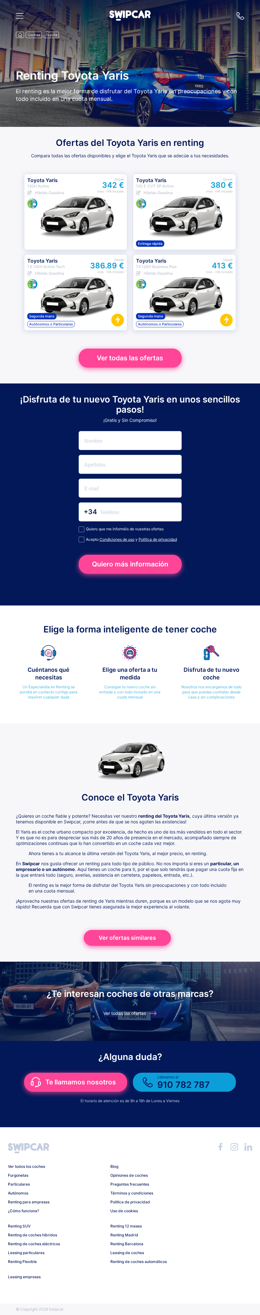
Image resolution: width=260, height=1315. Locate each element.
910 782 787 (240, 16)
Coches (34, 35)
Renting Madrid (124, 1235)
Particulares (19, 1184)
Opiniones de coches (129, 1175)
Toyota (51, 35)
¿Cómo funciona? (23, 1210)
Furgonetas (18, 1175)
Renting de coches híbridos (32, 1235)
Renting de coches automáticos (138, 1261)
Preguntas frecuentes (129, 1184)
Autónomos (18, 1193)
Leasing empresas (24, 1276)
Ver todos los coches (26, 1166)
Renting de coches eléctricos (34, 1243)
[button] (130, 19)
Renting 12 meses (126, 1226)
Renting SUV (19, 1226)
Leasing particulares (26, 1252)
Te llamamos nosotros (80, 1082)
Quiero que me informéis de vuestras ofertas (125, 529)
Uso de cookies (124, 1210)
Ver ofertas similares (127, 937)
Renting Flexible (22, 1261)
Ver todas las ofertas (130, 358)
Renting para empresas (28, 1202)
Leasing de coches (127, 1252)
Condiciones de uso (117, 539)
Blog (114, 1166)
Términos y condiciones (131, 1193)
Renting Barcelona (126, 1243)
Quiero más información (130, 564)
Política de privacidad (158, 539)
